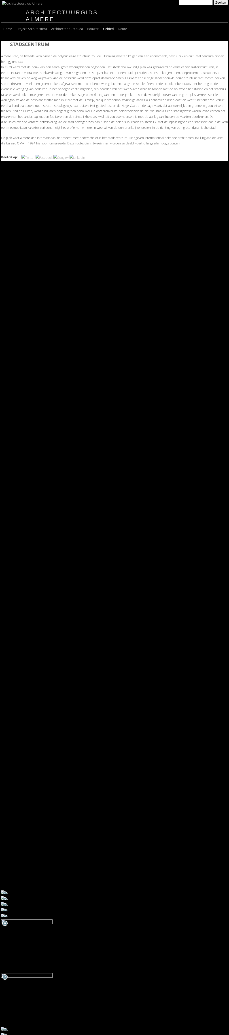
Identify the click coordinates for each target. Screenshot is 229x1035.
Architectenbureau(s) (67, 29)
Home (7, 29)
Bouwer (93, 29)
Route (122, 29)
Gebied (108, 29)
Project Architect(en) (32, 29)
